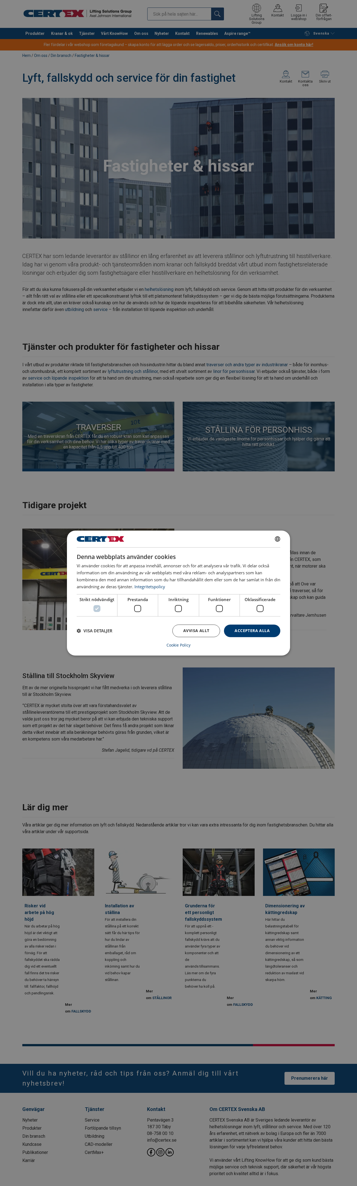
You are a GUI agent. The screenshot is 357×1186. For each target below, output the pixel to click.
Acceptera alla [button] (252, 630)
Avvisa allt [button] (196, 630)
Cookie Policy (178, 645)
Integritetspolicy (149, 586)
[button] (94, 631)
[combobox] (277, 539)
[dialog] (178, 593)
